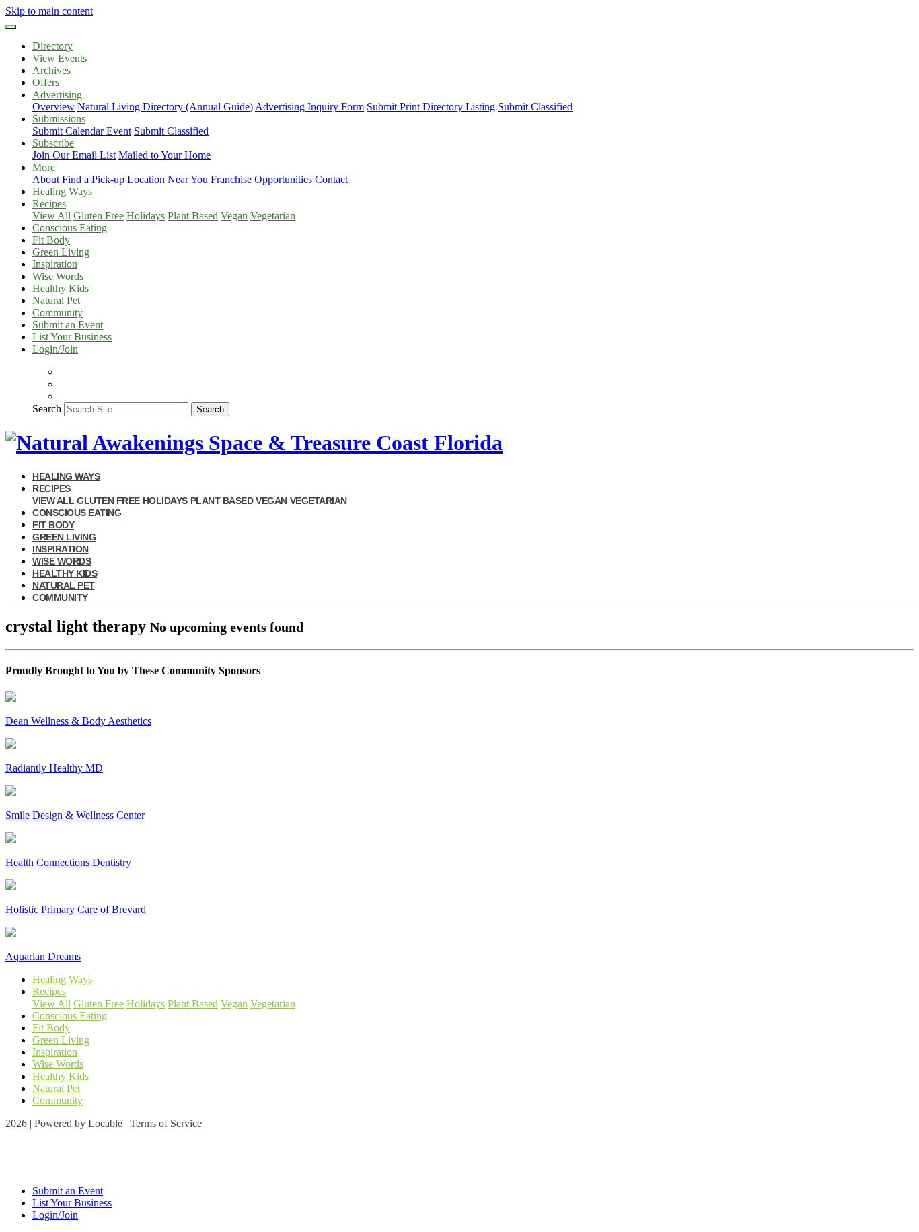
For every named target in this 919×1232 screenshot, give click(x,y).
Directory (52, 46)
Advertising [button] (57, 94)
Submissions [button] (58, 118)
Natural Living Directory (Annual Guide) (165, 106)
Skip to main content (49, 11)
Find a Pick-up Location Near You (135, 179)
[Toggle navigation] (10, 27)
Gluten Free (98, 215)
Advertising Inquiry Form (309, 106)
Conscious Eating (69, 227)
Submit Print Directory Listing (431, 106)
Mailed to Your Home (164, 155)
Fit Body (51, 240)
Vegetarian (272, 215)
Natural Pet (56, 300)
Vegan (234, 215)
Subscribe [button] (53, 143)
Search (46, 408)
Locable (105, 1123)
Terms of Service (166, 1123)
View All (51, 215)
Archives (51, 70)
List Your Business (72, 336)
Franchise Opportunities (261, 179)
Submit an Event (67, 324)
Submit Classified (535, 106)
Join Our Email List (74, 155)
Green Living (60, 252)
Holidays (145, 215)
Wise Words (57, 276)
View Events (59, 58)
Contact (331, 179)
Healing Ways (62, 191)
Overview (53, 106)
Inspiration (54, 264)
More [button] (43, 167)
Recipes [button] (49, 203)
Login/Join (55, 349)
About (45, 179)
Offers (45, 82)
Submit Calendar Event (81, 131)
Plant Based (193, 215)
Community (57, 312)
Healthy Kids (60, 288)
